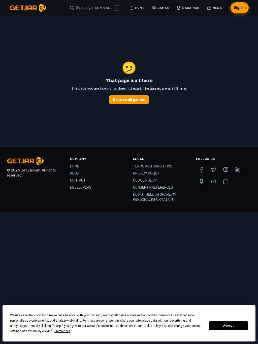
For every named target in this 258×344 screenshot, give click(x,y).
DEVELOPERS (80, 187)
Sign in (240, 8)
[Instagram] (225, 169)
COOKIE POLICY (145, 180)
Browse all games (129, 99)
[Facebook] (201, 169)
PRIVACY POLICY (146, 173)
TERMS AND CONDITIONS (152, 166)
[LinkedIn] (237, 169)
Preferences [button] (62, 331)
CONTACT (78, 180)
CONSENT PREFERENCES (153, 187)
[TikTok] (225, 181)
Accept (228, 325)
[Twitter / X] (213, 169)
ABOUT (75, 173)
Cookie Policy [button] (151, 326)
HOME (74, 166)
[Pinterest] (201, 181)
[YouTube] (213, 181)
